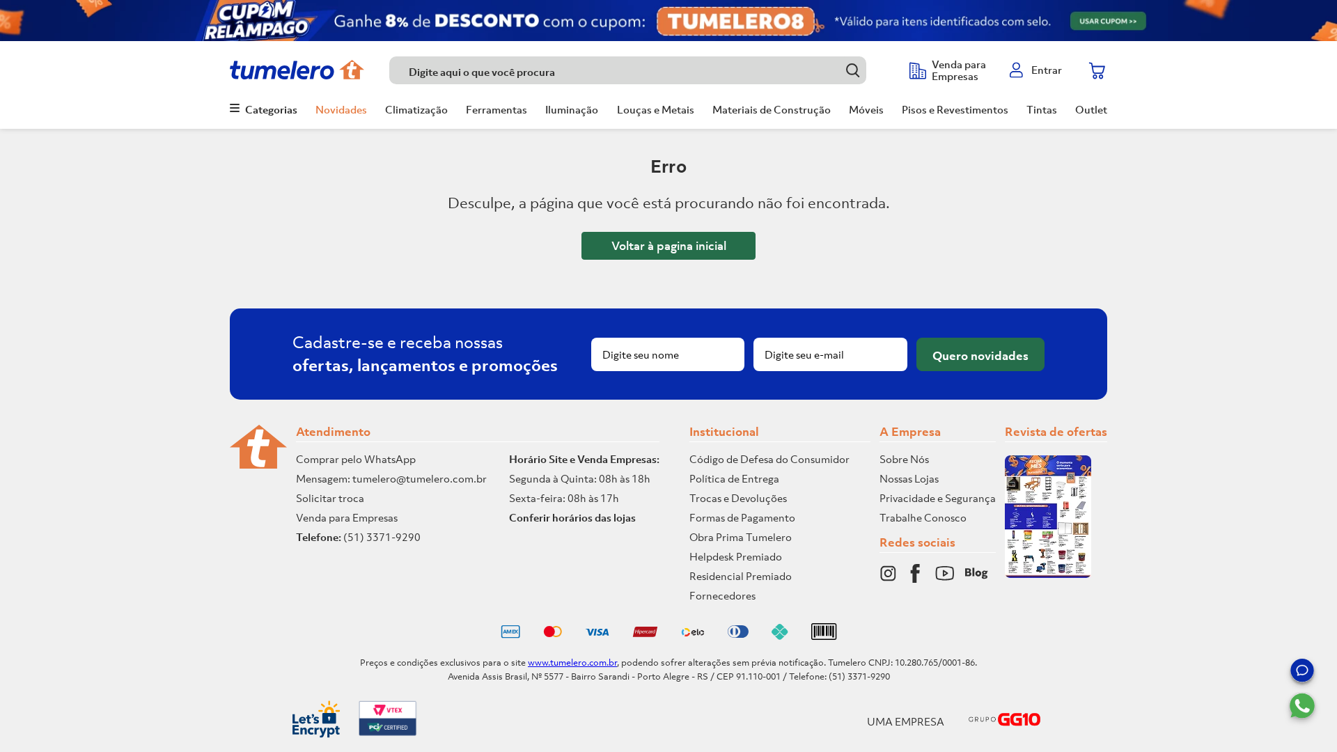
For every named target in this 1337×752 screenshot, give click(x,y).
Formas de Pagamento (742, 517)
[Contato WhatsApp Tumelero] (1302, 706)
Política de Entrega (734, 478)
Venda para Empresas (347, 517)
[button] (1302, 673)
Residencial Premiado (740, 576)
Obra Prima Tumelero (740, 537)
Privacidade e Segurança (937, 498)
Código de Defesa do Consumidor (769, 459)
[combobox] (642, 70)
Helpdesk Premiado (735, 556)
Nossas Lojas (909, 478)
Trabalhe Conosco (923, 517)
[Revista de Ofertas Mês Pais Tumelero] (1048, 573)
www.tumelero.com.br (572, 662)
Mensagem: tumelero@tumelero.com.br (391, 478)
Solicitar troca (330, 498)
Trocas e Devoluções (738, 498)
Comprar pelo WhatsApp (356, 459)
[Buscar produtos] (853, 70)
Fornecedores (722, 595)
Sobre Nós (904, 459)
